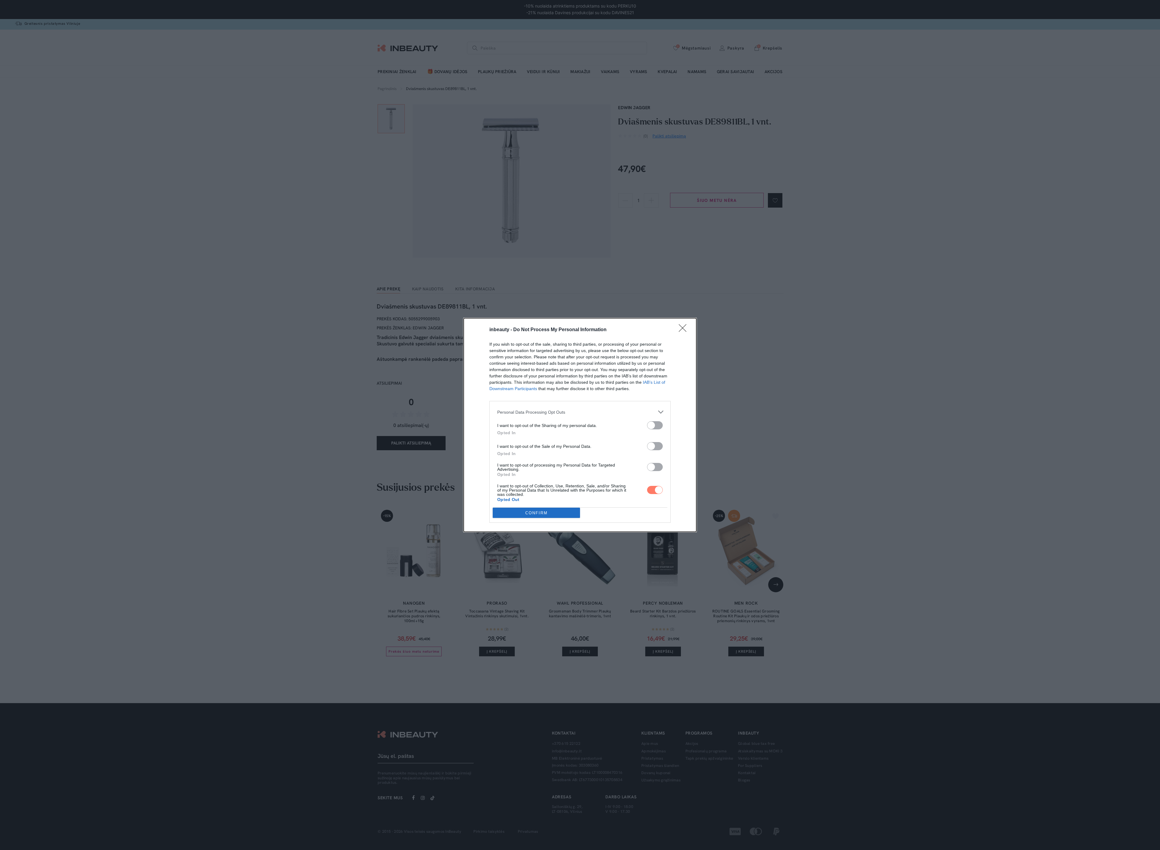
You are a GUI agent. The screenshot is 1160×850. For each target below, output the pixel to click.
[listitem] (580, 412)
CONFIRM (536, 513)
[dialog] (580, 425)
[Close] (684, 330)
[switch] (655, 425)
